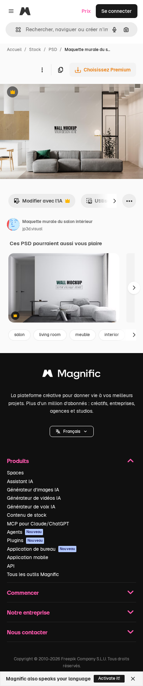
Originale (46, 92)
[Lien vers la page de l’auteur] (13, 225)
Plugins (25, 540)
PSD (53, 49)
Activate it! (109, 678)
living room (50, 334)
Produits (18, 460)
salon (19, 334)
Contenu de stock (27, 515)
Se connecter (116, 11)
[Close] (133, 679)
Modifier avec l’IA (38, 203)
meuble (82, 334)
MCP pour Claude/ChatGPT (38, 524)
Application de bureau (41, 549)
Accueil (14, 49)
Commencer (23, 592)
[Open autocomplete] (15, 29)
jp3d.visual (32, 229)
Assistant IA (20, 481)
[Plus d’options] (42, 70)
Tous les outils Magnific (33, 574)
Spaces (15, 473)
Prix (86, 11)
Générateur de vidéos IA (34, 498)
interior (111, 334)
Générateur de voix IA (31, 507)
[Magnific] (71, 375)
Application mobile (27, 557)
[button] (72, 431)
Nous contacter (27, 632)
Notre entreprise (28, 612)
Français (71, 431)
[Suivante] (114, 201)
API (11, 566)
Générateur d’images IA (33, 490)
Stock (35, 49)
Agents (24, 532)
